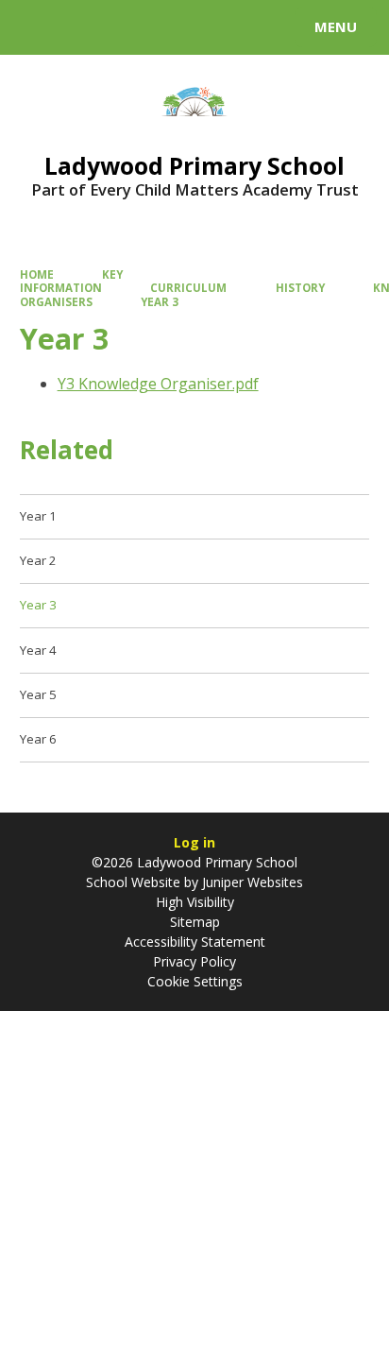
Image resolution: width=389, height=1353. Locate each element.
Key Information (72, 281)
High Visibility (195, 902)
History (300, 288)
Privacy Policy (194, 961)
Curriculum (188, 288)
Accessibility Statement (195, 942)
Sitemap (195, 922)
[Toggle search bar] (35, 27)
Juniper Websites (250, 882)
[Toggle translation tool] (83, 27)
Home (37, 274)
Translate (157, 30)
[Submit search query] (230, 25)
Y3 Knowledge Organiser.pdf (158, 383)
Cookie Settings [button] (195, 981)
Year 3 (159, 302)
